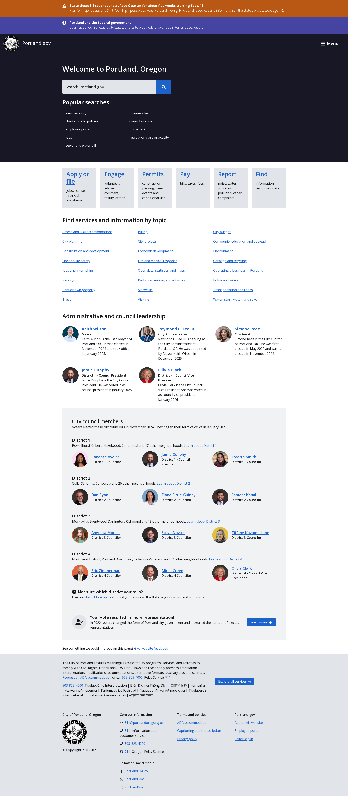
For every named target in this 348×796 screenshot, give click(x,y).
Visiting (143, 299)
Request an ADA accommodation (86, 677)
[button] (329, 43)
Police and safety (226, 280)
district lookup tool (99, 597)
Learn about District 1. (201, 445)
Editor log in (244, 739)
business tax (138, 113)
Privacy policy (187, 739)
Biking (143, 232)
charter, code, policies (82, 121)
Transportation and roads (233, 290)
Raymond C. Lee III (176, 329)
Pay (185, 174)
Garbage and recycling (230, 261)
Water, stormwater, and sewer (236, 299)
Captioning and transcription (199, 730)
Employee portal (247, 730)
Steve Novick (173, 532)
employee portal (78, 129)
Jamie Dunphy (95, 370)
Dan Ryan (99, 494)
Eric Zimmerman (105, 570)
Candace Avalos (105, 456)
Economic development (155, 251)
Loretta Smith (244, 456)
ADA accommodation (192, 722)
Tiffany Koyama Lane (250, 532)
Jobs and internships (78, 270)
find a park (137, 129)
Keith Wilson (94, 329)
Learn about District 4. (226, 559)
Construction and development (85, 251)
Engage (114, 174)
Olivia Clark (169, 370)
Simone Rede (247, 329)
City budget (222, 232)
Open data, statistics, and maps (161, 270)
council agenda (140, 121)
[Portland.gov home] (27, 43)
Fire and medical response (157, 261)
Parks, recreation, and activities (161, 280)
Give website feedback (151, 648)
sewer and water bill (81, 145)
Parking (68, 280)
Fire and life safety (76, 261)
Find (262, 174)
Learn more (259, 622)
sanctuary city (76, 113)
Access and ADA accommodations (87, 232)
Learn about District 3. (203, 521)
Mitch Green (172, 570)
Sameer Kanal (244, 494)
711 (168, 677)
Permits (153, 174)
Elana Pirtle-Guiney (179, 494)
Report (227, 174)
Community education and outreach (240, 241)
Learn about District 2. (174, 483)
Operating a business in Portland (238, 270)
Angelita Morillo (105, 532)
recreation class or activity (149, 137)
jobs (69, 137)
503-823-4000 (132, 677)
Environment (223, 251)
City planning (72, 241)
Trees (66, 299)
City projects (147, 241)
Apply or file (77, 177)
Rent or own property (78, 290)
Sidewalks (145, 290)
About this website (249, 722)
